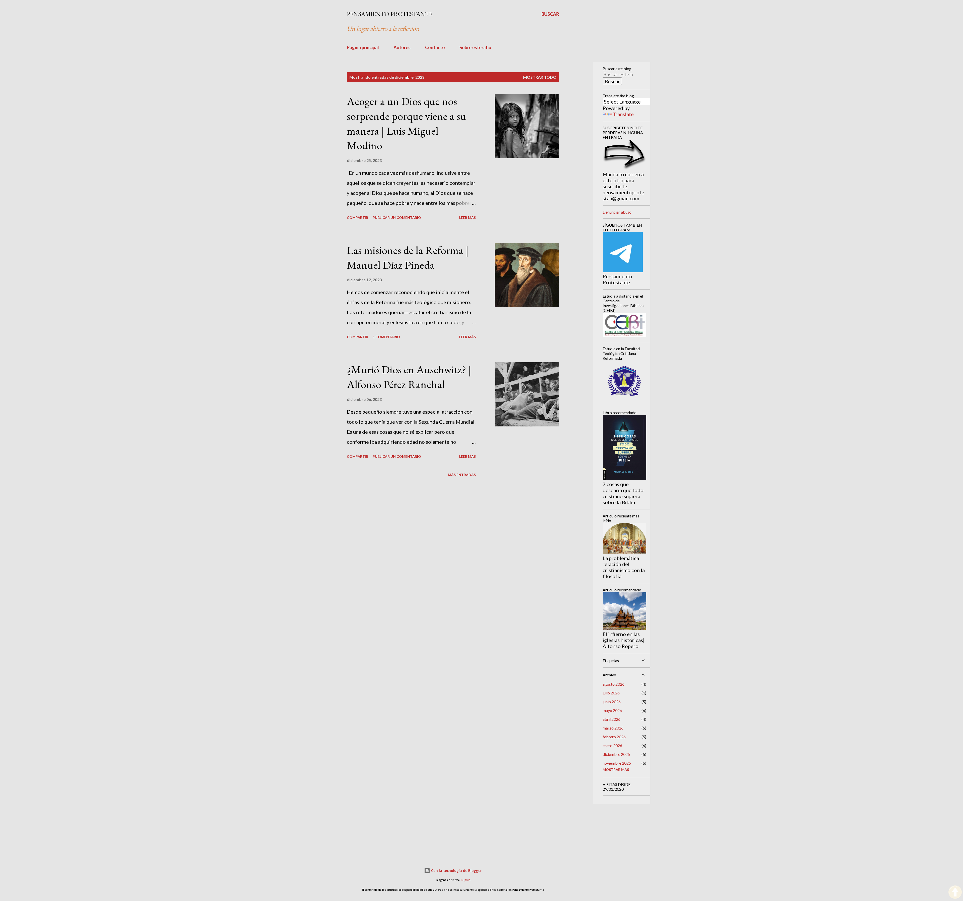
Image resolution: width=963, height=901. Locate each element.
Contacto (435, 47)
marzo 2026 (613, 728)
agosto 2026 (613, 684)
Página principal (363, 47)
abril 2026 (611, 719)
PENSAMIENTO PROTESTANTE (389, 14)
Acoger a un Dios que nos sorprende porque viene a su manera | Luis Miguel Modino (406, 123)
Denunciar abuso (617, 212)
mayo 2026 (612, 710)
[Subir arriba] (955, 892)
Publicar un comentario (397, 217)
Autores (402, 47)
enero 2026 (612, 745)
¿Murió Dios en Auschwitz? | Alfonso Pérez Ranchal (409, 376)
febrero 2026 (614, 736)
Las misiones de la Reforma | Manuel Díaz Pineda (407, 257)
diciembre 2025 (616, 754)
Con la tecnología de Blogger (456, 870)
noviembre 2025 (617, 763)
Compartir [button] (357, 217)
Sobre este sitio (475, 47)
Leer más (467, 217)
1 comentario (386, 337)
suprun (465, 880)
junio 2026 (612, 701)
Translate (623, 114)
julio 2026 (611, 692)
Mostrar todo (539, 77)
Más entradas (462, 475)
